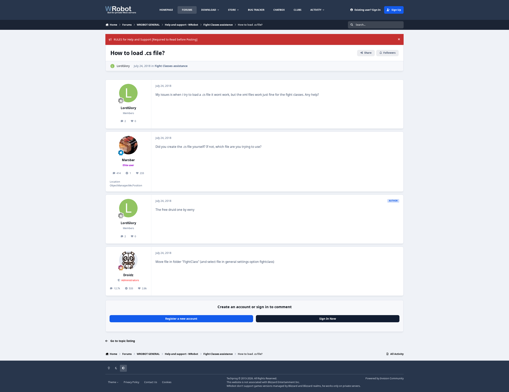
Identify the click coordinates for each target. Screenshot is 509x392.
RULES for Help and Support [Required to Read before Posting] (155, 39)
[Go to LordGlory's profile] (112, 66)
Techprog (232, 378)
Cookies (166, 382)
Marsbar (128, 160)
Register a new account (181, 318)
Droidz (128, 275)
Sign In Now (327, 318)
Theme (112, 382)
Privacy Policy (131, 382)
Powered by (384, 378)
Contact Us (150, 382)
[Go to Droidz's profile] (128, 260)
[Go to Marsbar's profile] (128, 145)
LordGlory (123, 66)
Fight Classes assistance (171, 66)
